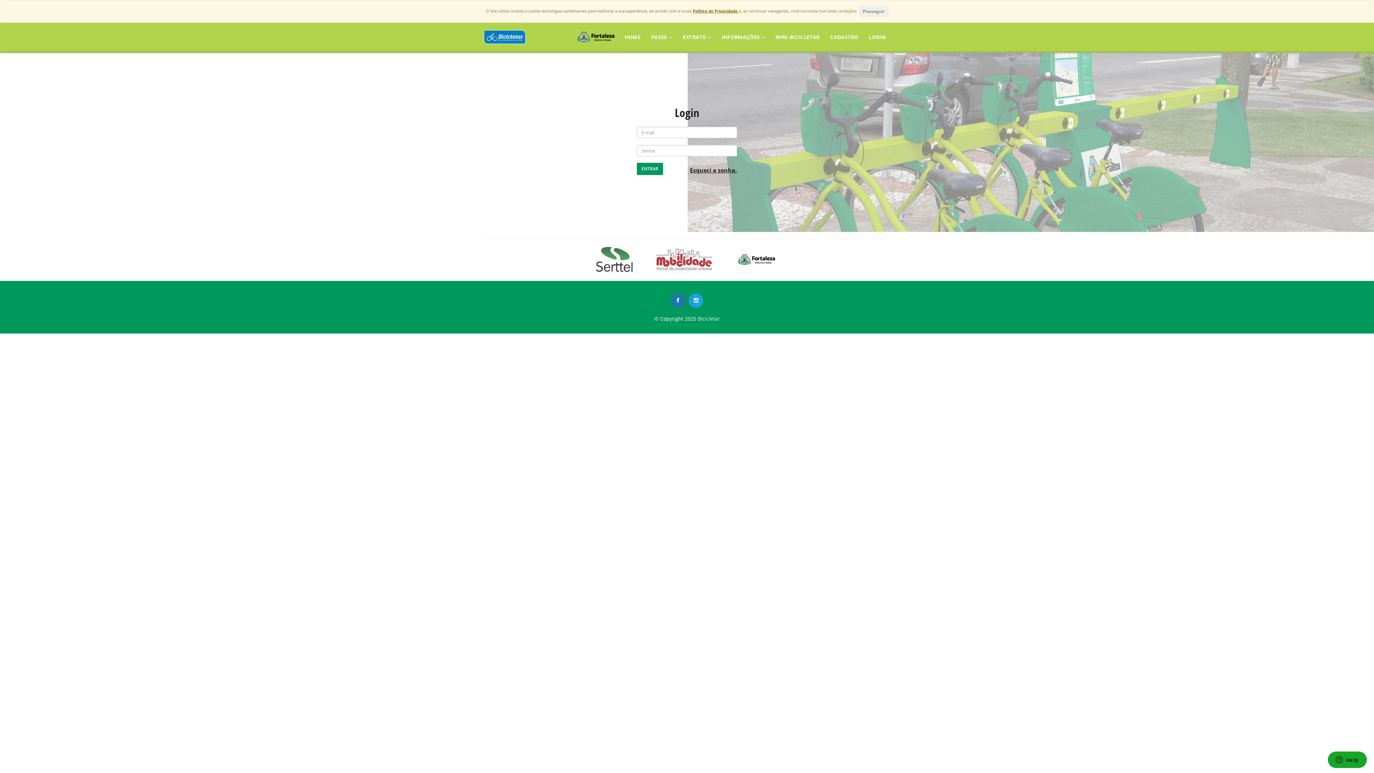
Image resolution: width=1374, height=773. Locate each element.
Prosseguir (874, 11)
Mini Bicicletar (797, 37)
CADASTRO (844, 37)
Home (632, 37)
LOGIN (877, 37)
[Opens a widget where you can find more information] (1347, 760)
